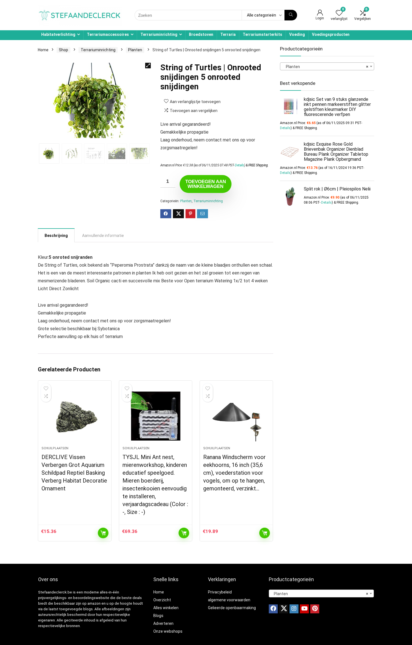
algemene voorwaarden (229, 600)
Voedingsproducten (330, 34)
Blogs (158, 615)
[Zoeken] (290, 15)
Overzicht (162, 600)
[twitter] (283, 608)
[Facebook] (273, 608)
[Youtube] (304, 608)
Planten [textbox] (325, 66)
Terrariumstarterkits (262, 34)
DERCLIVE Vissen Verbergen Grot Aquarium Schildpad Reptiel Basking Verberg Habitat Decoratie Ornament (74, 473)
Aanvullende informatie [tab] (103, 235)
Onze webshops (167, 631)
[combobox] (327, 66)
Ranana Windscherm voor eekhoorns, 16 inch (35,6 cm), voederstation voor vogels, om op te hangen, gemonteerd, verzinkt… (234, 473)
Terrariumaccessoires (108, 34)
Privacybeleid (220, 592)
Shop (63, 50)
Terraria (228, 34)
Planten (135, 50)
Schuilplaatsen (54, 448)
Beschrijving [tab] (56, 235)
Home (43, 50)
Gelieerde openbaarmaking (232, 608)
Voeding (297, 34)
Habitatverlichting (58, 34)
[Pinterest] (314, 608)
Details (239, 165)
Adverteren (163, 623)
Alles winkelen (166, 608)
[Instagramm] (294, 608)
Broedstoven (201, 34)
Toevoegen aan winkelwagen (205, 184)
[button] (148, 65)
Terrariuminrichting (158, 34)
